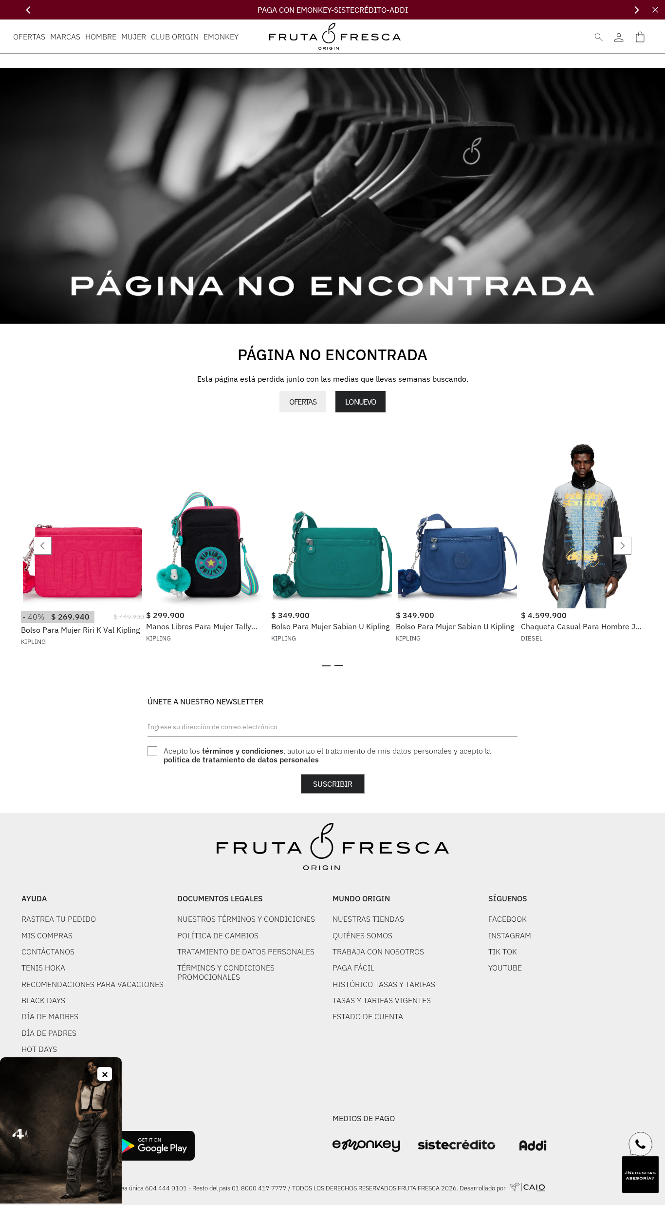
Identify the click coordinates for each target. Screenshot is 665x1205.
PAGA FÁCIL (353, 967)
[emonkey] (366, 1145)
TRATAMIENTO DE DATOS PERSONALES (245, 951)
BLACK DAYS (43, 1000)
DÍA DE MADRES (49, 1016)
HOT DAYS (39, 1049)
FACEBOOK (507, 918)
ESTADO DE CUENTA (367, 1016)
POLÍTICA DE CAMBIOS (218, 935)
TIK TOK (502, 951)
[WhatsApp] (640, 1144)
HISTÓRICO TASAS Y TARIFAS (383, 984)
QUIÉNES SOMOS (362, 935)
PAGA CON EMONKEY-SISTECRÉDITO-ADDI (333, 10)
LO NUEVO (360, 402)
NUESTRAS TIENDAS (368, 918)
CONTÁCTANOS (47, 951)
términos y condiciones (242, 751)
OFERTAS (302, 402)
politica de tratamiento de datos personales (241, 759)
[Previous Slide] (28, 10)
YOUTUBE (505, 967)
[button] (326, 665)
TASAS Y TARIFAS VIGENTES (381, 1000)
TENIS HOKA (43, 967)
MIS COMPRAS (47, 935)
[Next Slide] (636, 10)
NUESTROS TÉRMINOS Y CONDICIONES (246, 918)
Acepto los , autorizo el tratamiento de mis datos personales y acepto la (327, 755)
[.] (618, 36)
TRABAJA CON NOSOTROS (378, 951)
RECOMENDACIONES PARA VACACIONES (92, 984)
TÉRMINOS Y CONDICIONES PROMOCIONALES (226, 972)
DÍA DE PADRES (48, 1033)
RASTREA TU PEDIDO (58, 918)
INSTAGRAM (509, 935)
